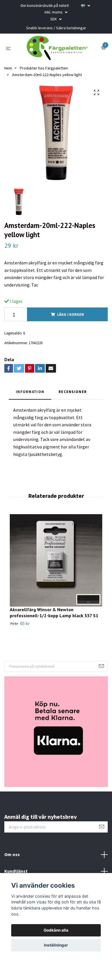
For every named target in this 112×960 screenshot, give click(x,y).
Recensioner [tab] (73, 395)
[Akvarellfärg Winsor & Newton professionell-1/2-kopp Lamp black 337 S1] (56, 564)
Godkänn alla (56, 930)
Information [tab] (30, 395)
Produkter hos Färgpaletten (44, 72)
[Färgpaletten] (57, 50)
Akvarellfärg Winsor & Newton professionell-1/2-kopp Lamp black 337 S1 (54, 616)
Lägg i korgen (70, 318)
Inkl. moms (54, 12)
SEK (54, 19)
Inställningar (56, 945)
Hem (8, 72)
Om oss (12, 858)
